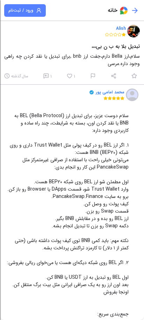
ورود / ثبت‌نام (20, 10)
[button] (133, 31)
